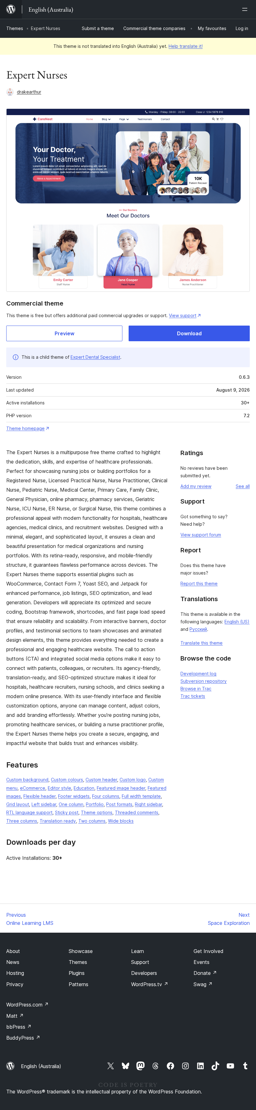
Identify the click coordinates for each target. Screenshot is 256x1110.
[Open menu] (246, 9)
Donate (205, 973)
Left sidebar (44, 804)
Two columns (92, 821)
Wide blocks (121, 821)
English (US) (236, 621)
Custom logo (133, 779)
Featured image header (121, 788)
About (13, 951)
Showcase (81, 951)
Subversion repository (203, 681)
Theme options (96, 812)
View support (182, 315)
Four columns (105, 796)
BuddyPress (23, 1038)
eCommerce (32, 788)
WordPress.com (27, 1004)
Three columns (21, 821)
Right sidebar (148, 804)
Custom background (27, 779)
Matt (15, 1016)
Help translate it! (186, 46)
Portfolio (95, 804)
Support (140, 962)
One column (71, 804)
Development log (198, 673)
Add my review (195, 486)
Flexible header (39, 796)
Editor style (59, 788)
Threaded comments (136, 812)
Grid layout (17, 804)
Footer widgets (74, 796)
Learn (137, 951)
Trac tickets (192, 696)
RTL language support (29, 812)
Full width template (141, 796)
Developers (144, 973)
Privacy (14, 984)
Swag (203, 984)
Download (189, 333)
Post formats (119, 804)
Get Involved (209, 951)
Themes (14, 28)
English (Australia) (41, 1066)
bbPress (19, 1027)
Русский (198, 629)
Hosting (15, 973)
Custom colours (67, 779)
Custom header (101, 779)
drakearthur (29, 91)
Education (84, 788)
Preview (64, 333)
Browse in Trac (195, 688)
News (12, 962)
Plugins (77, 973)
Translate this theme (201, 643)
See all (243, 486)
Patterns (78, 984)
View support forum (200, 534)
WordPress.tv (149, 984)
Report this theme (199, 583)
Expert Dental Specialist (95, 357)
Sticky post (66, 812)
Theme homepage (25, 428)
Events (201, 962)
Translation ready (58, 821)
